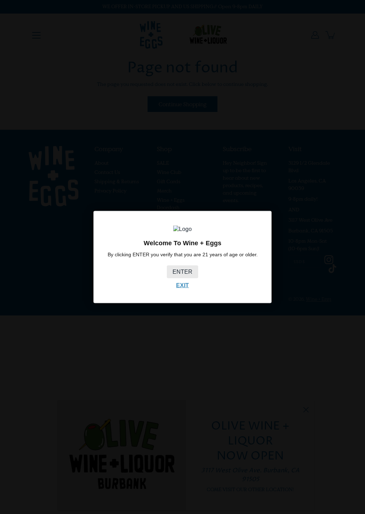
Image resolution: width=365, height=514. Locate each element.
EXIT (182, 285)
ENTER (182, 271)
